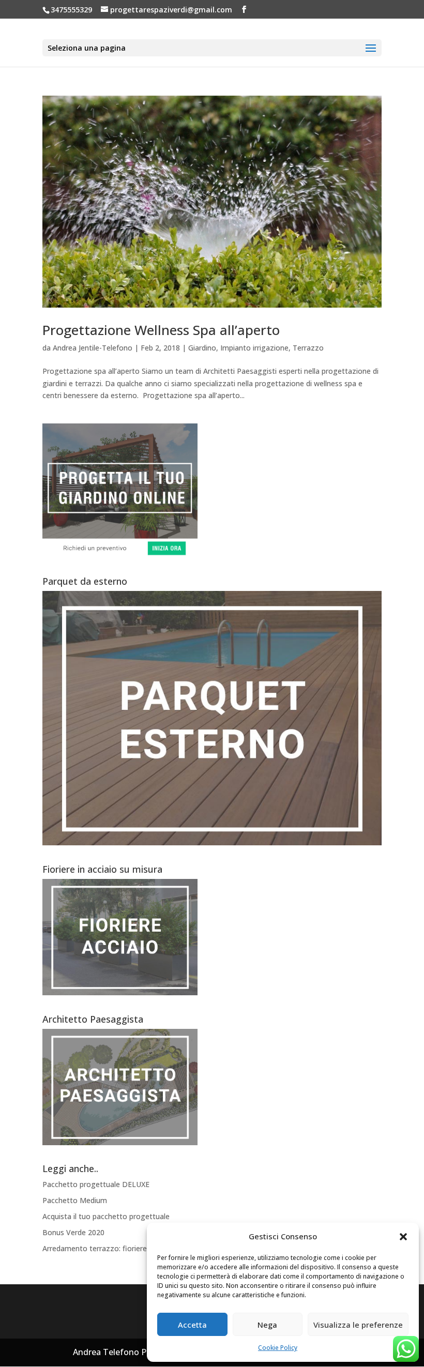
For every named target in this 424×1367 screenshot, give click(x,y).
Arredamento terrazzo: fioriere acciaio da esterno (126, 1248)
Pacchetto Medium (74, 1200)
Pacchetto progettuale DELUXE (95, 1184)
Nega (267, 1324)
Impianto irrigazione (254, 348)
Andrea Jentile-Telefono (92, 348)
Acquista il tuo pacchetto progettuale (106, 1216)
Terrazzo (308, 348)
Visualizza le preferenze (358, 1324)
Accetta (192, 1324)
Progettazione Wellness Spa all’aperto (161, 330)
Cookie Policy (277, 1347)
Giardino (202, 348)
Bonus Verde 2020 (73, 1232)
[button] (403, 1237)
